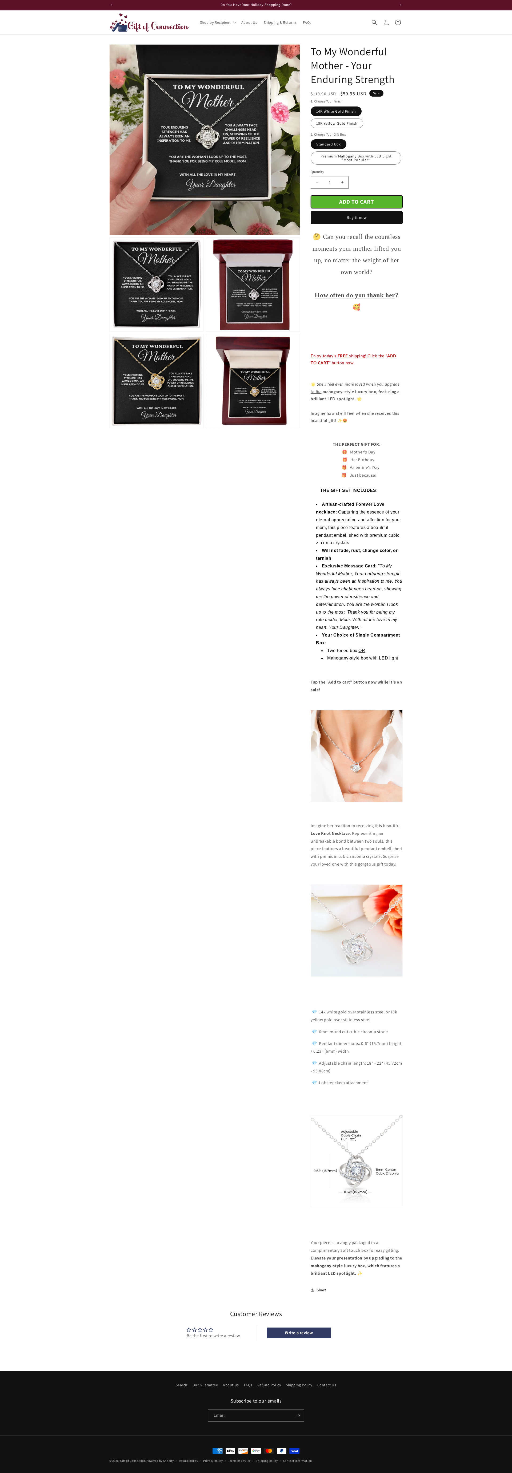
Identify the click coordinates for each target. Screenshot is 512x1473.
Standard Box (328, 144)
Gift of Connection (133, 1461)
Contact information (297, 1460)
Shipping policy (267, 1460)
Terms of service (239, 1460)
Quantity (317, 171)
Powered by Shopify (160, 1461)
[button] (217, 22)
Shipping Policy (299, 1385)
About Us (231, 1385)
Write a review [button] (299, 1333)
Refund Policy (269, 1385)
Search (181, 1385)
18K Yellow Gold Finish (337, 123)
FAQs (248, 1385)
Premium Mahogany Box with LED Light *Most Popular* (356, 158)
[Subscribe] (298, 1415)
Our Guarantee (205, 1385)
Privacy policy (213, 1460)
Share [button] (322, 1290)
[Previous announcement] (111, 5)
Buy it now (357, 217)
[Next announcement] (401, 5)
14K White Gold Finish (336, 111)
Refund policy (188, 1460)
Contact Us (326, 1385)
